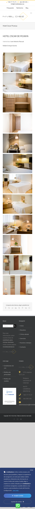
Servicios (23, 338)
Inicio (22, 326)
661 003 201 (23, 2)
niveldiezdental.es (8, 347)
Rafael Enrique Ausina (10, 46)
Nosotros (23, 330)
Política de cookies (7, 380)
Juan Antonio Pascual (17, 41)
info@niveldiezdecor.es (17, 4)
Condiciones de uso (9, 367)
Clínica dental (24, 334)
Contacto (23, 347)
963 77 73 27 (12, 2)
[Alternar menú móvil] (31, 13)
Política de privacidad (7, 373)
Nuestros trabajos (25, 343)
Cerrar (31, 470)
